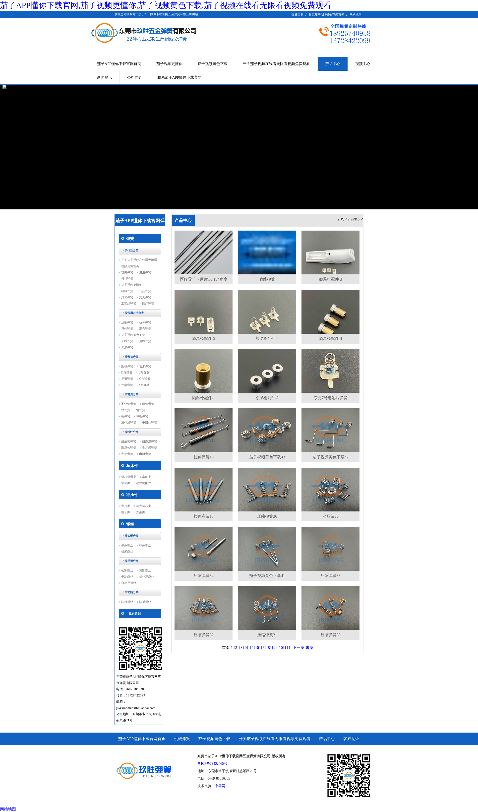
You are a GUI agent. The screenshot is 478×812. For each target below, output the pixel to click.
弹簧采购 (297, 14)
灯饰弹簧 (127, 297)
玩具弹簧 (145, 291)
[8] (269, 647)
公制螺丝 (127, 570)
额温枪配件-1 (203, 398)
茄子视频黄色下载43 (267, 457)
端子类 (125, 512)
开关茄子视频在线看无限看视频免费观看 (276, 64)
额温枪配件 (143, 483)
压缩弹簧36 (267, 516)
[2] (236, 647)
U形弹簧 (144, 372)
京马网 (220, 786)
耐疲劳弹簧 (128, 441)
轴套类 (125, 483)
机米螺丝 (127, 551)
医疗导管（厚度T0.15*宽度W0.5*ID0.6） (203, 280)
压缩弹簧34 (204, 575)
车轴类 (146, 477)
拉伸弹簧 (145, 322)
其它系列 (135, 614)
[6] (258, 647)
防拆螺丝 (145, 602)
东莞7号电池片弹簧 (331, 398)
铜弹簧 (140, 410)
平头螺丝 (127, 545)
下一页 (298, 647)
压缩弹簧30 (331, 635)
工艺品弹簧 (128, 303)
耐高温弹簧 (149, 441)
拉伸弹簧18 (204, 516)
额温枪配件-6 (267, 338)
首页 (341, 219)
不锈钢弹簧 (128, 404)
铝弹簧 (125, 416)
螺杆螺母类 (128, 477)
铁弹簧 (125, 410)
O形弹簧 (144, 378)
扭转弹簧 (127, 328)
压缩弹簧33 (331, 575)
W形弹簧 (127, 385)
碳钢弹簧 (148, 404)
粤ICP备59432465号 (212, 763)
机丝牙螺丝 (146, 576)
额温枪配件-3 (330, 279)
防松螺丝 (127, 602)
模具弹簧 (127, 278)
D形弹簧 (126, 372)
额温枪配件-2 (267, 398)
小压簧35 (331, 516)
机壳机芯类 (143, 506)
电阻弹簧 (145, 454)
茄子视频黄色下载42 (331, 457)
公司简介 (134, 77)
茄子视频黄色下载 (213, 64)
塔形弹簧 (145, 366)
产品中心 (332, 64)
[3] (241, 647)
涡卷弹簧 (145, 328)
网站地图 (355, 14)
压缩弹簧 (127, 322)
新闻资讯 (104, 77)
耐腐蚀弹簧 (128, 447)
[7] (263, 647)
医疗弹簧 (148, 303)
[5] (252, 647)
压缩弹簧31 (267, 635)
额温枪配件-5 (203, 338)
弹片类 (125, 506)
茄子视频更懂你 (169, 64)
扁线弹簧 (145, 341)
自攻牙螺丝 (128, 583)
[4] (247, 647)
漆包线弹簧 (128, 422)
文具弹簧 (145, 297)
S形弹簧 (144, 385)
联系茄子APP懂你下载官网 (326, 14)
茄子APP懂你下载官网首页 (119, 64)
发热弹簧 (127, 454)
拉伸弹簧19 (204, 457)
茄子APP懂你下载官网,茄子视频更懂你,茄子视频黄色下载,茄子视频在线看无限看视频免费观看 (165, 5)
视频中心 (362, 64)
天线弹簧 (127, 341)
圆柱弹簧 (127, 366)
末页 (309, 647)
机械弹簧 (127, 291)
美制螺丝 (127, 576)
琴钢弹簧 (142, 416)
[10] (281, 647)
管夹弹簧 (127, 272)
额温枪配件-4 (330, 338)
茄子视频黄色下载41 (267, 575)
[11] (288, 647)
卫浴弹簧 (145, 272)
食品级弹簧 (149, 447)
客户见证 (351, 739)
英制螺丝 (145, 570)
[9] (274, 647)
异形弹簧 (127, 347)
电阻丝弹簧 (149, 422)
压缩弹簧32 (204, 635)
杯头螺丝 (145, 545)
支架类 (140, 512)
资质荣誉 (126, 751)
